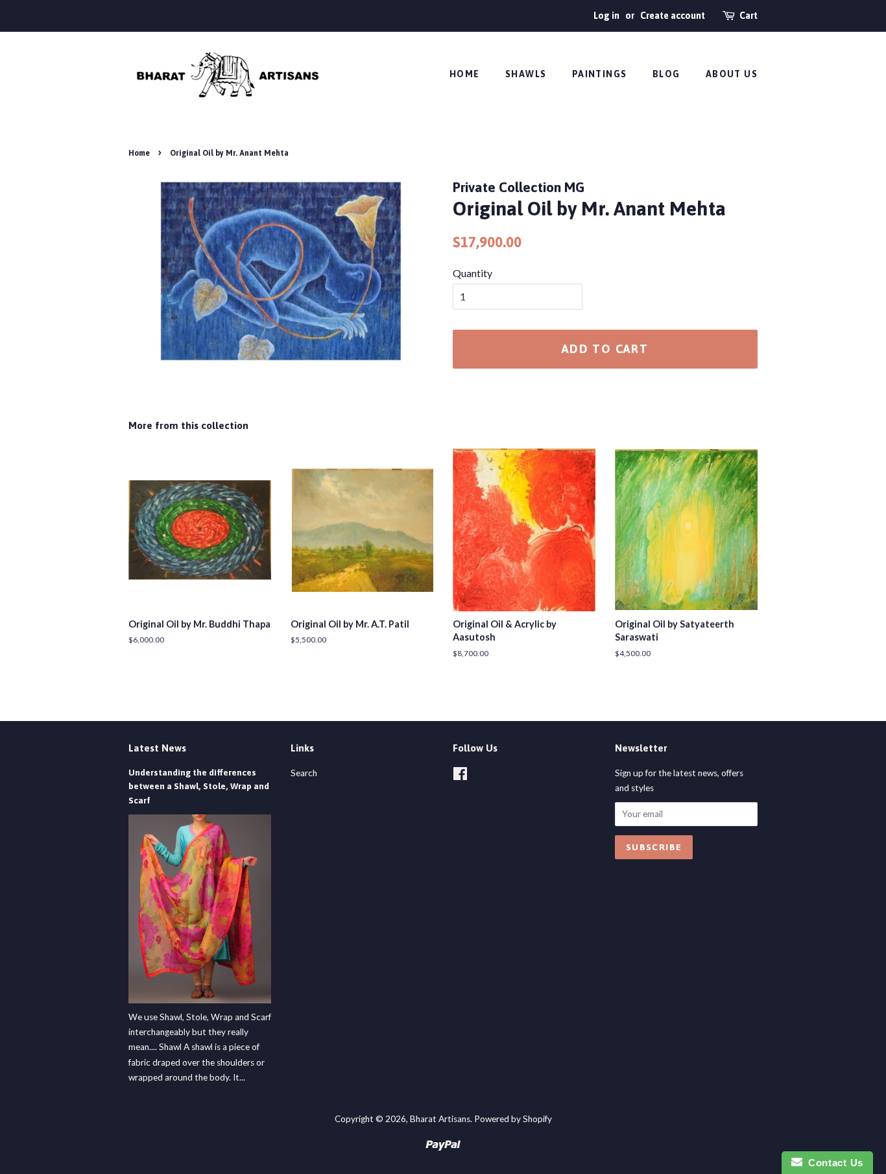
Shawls (525, 74)
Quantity (472, 273)
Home (464, 74)
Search (304, 773)
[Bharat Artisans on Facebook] (460, 776)
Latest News (157, 747)
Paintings (599, 74)
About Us (732, 74)
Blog (666, 74)
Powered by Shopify (513, 1119)
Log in (606, 15)
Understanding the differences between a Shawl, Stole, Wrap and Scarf (198, 786)
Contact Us (832, 1162)
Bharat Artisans (440, 1119)
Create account (672, 15)
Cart (748, 15)
